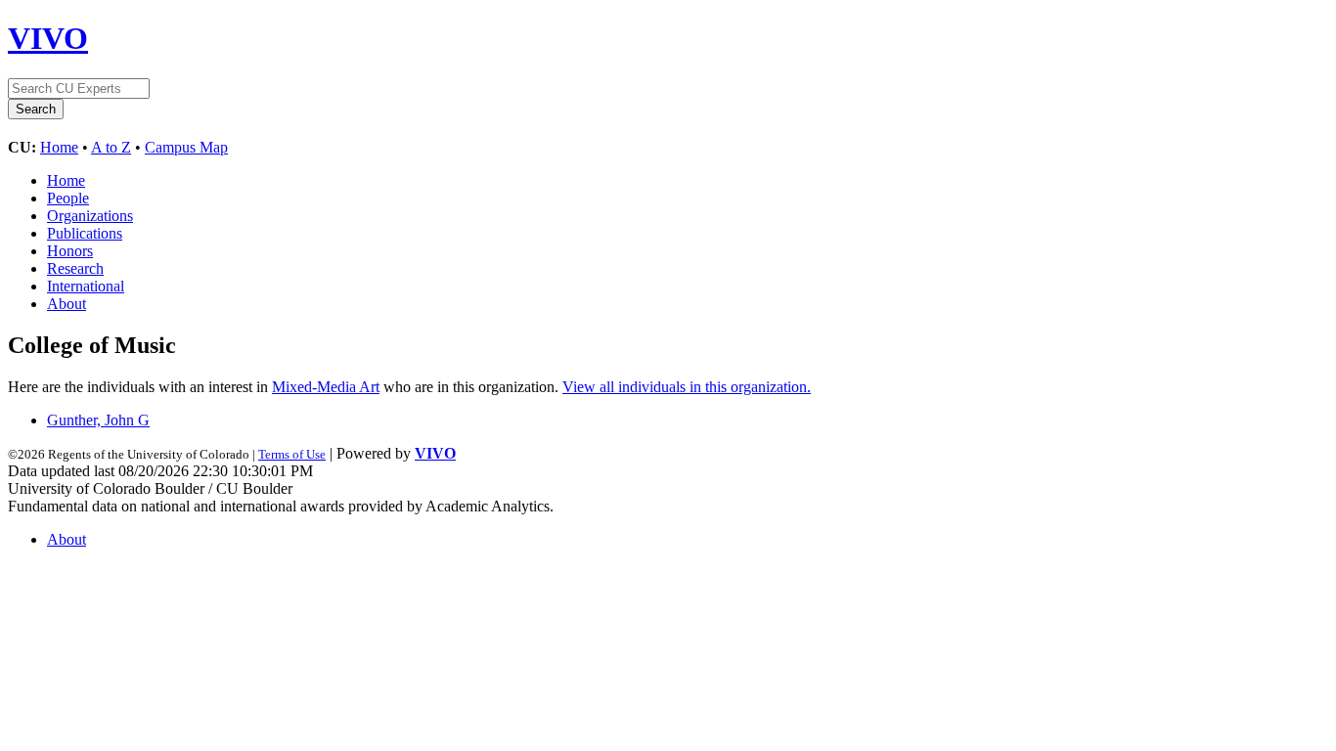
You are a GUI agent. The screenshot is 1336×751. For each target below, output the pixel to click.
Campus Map (186, 147)
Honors (70, 251)
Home (59, 147)
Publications (84, 233)
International (85, 286)
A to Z (111, 147)
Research (75, 268)
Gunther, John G (98, 420)
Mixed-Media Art (325, 386)
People (68, 198)
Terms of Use (292, 454)
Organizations (90, 215)
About (66, 303)
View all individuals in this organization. (686, 386)
